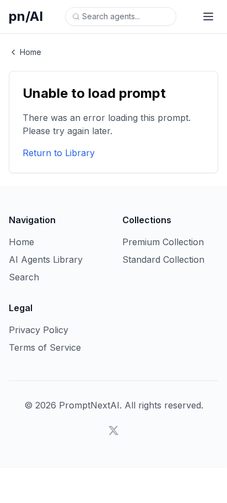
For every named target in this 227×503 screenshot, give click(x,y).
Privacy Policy (38, 329)
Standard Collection (163, 259)
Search (24, 277)
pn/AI (26, 16)
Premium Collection (163, 241)
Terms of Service (45, 347)
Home (30, 52)
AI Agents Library (46, 259)
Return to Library (59, 152)
